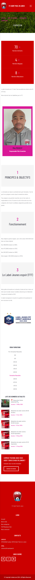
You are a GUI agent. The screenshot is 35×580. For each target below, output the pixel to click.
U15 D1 (15, 369)
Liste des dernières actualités (15, 397)
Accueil (3, 18)
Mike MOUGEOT (17, 148)
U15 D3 (15, 362)
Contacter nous (11, 468)
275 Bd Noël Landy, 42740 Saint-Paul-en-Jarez (13, 542)
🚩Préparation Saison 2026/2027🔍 (17, 401)
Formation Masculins (15, 375)
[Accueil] (3, 5)
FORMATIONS (23, 18)
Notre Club (4, 522)
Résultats (13, 415)
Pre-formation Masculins (15, 352)
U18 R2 (15, 389)
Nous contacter (5, 529)
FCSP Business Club (6, 527)
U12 (15, 355)
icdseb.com (14, 577)
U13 (15, 358)
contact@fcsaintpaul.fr (7, 548)
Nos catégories (5, 524)
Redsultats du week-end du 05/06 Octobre (18, 422)
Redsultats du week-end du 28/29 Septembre (18, 432)
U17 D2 (15, 382)
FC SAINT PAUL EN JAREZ (17, 6)
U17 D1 (15, 385)
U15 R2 (15, 372)
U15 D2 (15, 365)
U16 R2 (15, 379)
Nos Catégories (12, 18)
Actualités (13, 404)
